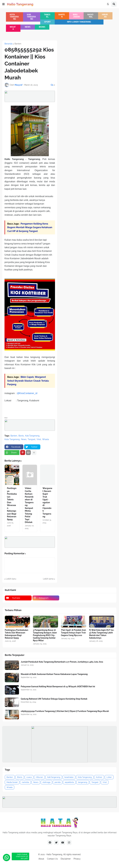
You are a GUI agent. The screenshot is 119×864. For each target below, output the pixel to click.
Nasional (90, 16)
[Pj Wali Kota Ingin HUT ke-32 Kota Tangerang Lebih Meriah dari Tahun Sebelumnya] (101, 622)
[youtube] (62, 842)
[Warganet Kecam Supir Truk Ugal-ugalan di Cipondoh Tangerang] (47, 475)
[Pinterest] (22, 452)
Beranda (8, 44)
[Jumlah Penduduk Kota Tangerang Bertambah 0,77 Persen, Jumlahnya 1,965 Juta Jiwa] (12, 665)
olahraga (46, 782)
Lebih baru (11, 579)
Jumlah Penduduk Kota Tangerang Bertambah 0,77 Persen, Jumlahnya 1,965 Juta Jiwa (62, 662)
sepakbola (69, 782)
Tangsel (47, 16)
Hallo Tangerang (20, 4)
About (41, 859)
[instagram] (69, 842)
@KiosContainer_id (27, 393)
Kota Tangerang (14, 17)
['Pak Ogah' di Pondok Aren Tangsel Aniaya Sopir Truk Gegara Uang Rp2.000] (73, 622)
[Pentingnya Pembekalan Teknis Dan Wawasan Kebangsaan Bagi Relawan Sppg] (12, 475)
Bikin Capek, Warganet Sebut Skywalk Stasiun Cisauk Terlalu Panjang (28, 381)
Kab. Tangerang (31, 17)
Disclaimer (66, 859)
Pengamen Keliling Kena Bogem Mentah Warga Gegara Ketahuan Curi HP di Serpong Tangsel (29, 227)
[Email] (28, 452)
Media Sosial (12, 782)
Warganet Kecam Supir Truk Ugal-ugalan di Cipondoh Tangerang (47, 502)
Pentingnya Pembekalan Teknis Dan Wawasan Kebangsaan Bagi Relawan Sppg (12, 504)
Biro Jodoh (76, 16)
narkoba (25, 782)
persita (58, 782)
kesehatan (69, 777)
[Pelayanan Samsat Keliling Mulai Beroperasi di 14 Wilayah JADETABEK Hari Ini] (12, 690)
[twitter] (56, 842)
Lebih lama (48, 579)
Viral (39, 439)
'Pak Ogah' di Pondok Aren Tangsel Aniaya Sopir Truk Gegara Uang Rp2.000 (73, 632)
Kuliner (99, 777)
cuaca (29, 777)
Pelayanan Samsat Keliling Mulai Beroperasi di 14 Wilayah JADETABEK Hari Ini (58, 686)
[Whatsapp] (6, 857)
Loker (109, 777)
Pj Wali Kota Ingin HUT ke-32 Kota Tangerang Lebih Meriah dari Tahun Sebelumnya (101, 634)
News (27, 27)
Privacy (77, 859)
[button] (3, 4)
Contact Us (52, 859)
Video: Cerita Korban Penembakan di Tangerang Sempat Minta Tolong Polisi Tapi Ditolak (29, 505)
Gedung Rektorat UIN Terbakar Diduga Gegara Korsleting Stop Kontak (54, 699)
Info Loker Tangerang (79, 22)
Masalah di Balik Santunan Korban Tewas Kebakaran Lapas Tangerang (54, 674)
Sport (47, 22)
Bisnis (42, 27)
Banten (61, 16)
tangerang (82, 782)
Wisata (13, 28)
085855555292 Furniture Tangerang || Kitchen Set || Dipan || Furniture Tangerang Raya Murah (65, 711)
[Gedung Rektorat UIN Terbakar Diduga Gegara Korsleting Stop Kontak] (12, 702)
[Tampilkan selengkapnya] (33, 452)
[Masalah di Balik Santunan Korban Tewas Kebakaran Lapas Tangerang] (12, 677)
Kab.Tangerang (32, 436)
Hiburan (105, 16)
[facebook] (49, 842)
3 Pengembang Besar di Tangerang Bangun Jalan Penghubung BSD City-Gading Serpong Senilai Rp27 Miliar (45, 635)
